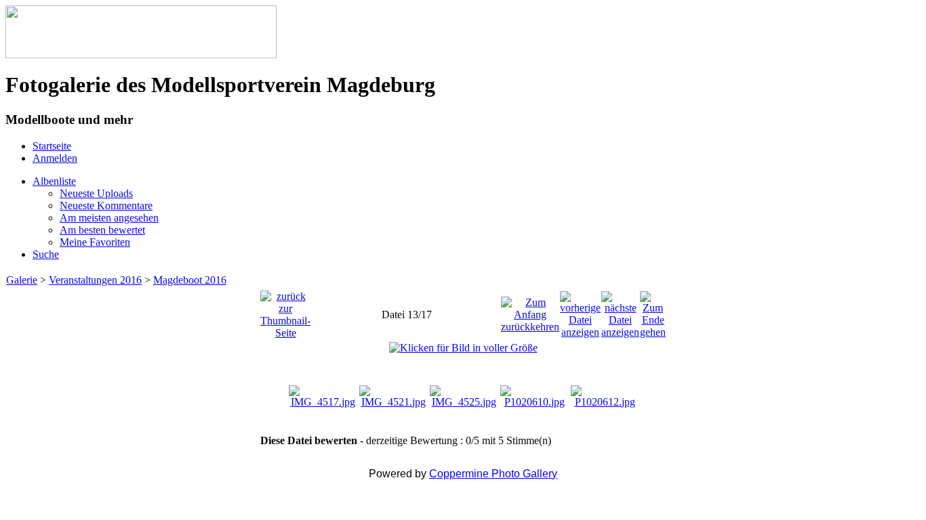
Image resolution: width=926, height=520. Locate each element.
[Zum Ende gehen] (653, 311)
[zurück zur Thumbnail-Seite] (285, 311)
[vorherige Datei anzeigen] (580, 311)
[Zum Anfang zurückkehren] (530, 311)
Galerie (21, 280)
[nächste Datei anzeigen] (620, 311)
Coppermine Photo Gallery (493, 473)
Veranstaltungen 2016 (95, 280)
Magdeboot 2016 (189, 280)
